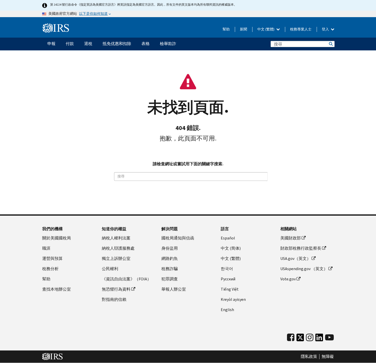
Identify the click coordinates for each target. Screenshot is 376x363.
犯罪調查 (169, 279)
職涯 (46, 248)
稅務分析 (50, 268)
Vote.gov (288, 279)
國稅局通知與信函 (177, 238)
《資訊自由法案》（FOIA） (126, 279)
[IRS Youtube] (329, 337)
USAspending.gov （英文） (304, 268)
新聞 (243, 29)
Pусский (228, 279)
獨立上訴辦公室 (116, 258)
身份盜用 (169, 248)
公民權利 (110, 268)
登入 (326, 29)
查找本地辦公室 (56, 289)
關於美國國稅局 (56, 238)
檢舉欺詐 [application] (168, 43)
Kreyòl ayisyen (233, 299)
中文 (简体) (231, 248)
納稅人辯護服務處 (118, 248)
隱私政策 (309, 356)
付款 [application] (70, 43)
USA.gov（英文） (295, 258)
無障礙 (328, 356)
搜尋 (330, 44)
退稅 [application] (88, 43)
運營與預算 (52, 258)
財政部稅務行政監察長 (300, 248)
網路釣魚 (169, 258)
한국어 (227, 268)
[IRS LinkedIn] (319, 339)
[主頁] (56, 28)
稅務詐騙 (169, 268)
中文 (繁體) (266, 29)
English (227, 309)
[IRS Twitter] (300, 339)
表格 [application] (145, 43)
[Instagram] (309, 337)
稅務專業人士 (301, 29)
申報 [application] (51, 43)
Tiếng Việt (230, 289)
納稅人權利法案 (116, 238)
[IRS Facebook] (290, 337)
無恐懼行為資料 (116, 289)
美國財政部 (290, 238)
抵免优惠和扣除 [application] (117, 43)
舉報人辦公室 (173, 289)
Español (228, 238)
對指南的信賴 (114, 299)
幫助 (226, 29)
